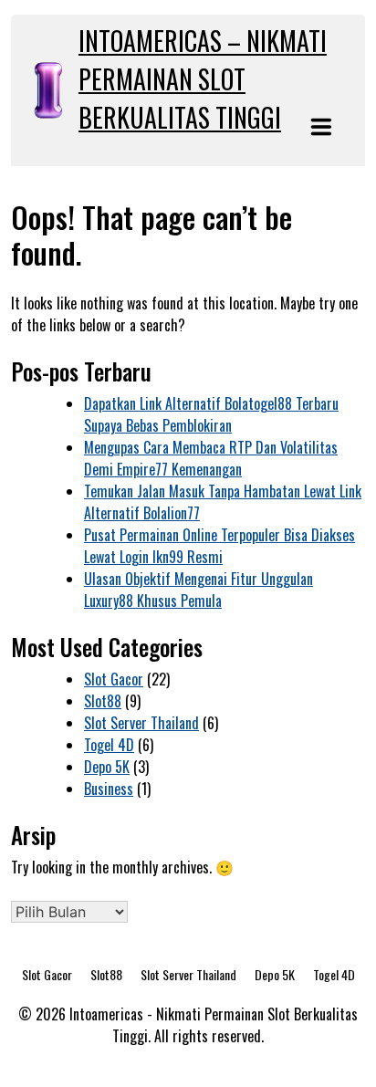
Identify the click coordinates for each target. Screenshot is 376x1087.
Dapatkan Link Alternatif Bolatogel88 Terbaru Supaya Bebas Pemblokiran (211, 414)
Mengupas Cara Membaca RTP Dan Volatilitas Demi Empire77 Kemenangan (211, 458)
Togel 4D (109, 745)
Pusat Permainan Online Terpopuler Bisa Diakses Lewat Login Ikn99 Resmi (219, 546)
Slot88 (102, 701)
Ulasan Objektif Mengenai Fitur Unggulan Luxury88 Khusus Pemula (198, 589)
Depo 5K (107, 767)
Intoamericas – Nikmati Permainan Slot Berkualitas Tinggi (202, 79)
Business (108, 789)
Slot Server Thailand (141, 723)
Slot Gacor (113, 679)
